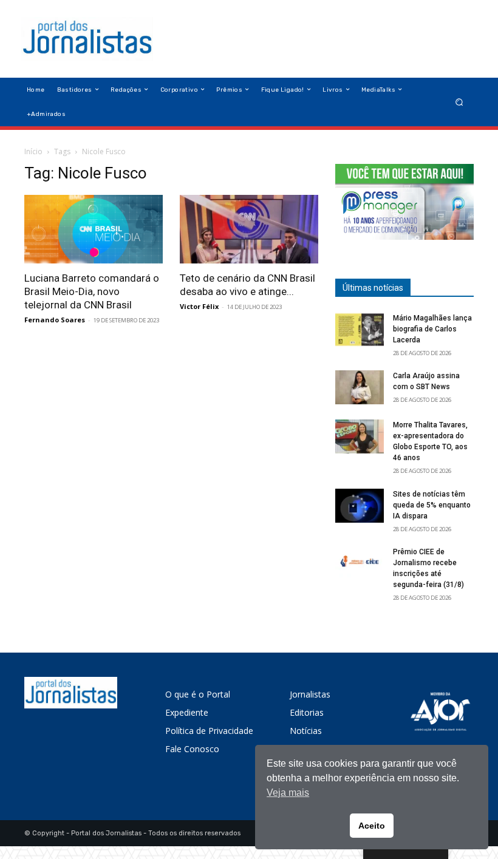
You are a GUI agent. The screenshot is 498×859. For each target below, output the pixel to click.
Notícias (306, 730)
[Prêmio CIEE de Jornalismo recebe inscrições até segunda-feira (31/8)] (359, 563)
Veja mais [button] (288, 792)
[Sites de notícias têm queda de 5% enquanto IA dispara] (359, 506)
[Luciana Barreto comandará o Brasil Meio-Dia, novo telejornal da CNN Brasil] (93, 229)
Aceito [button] (371, 825)
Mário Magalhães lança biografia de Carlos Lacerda (432, 329)
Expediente (186, 712)
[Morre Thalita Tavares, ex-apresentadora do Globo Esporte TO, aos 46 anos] (359, 436)
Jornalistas (310, 694)
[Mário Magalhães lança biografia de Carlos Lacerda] (359, 330)
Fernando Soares (54, 319)
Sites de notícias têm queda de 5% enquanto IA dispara (432, 505)
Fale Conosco (192, 749)
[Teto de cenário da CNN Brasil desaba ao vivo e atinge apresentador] (249, 229)
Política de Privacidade (209, 730)
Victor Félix (199, 306)
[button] (459, 102)
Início (33, 151)
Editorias (307, 712)
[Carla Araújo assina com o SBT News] (359, 387)
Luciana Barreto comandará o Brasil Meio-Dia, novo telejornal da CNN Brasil (91, 291)
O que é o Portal (197, 694)
